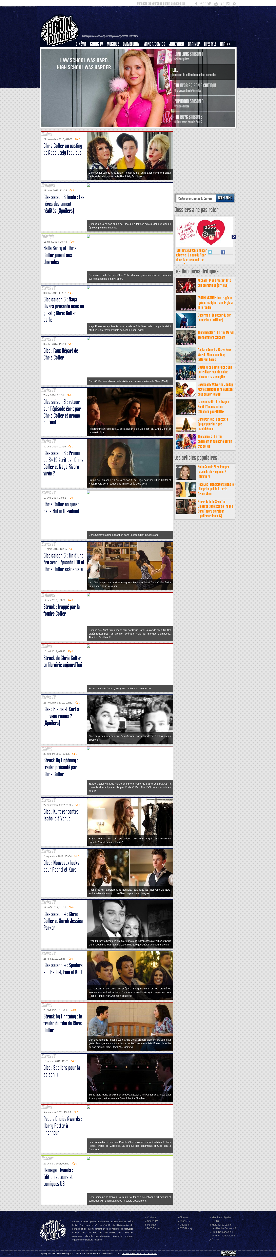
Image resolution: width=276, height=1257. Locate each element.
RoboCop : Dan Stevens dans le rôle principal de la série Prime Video (216, 489)
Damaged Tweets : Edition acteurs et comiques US (58, 1177)
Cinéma (81, 44)
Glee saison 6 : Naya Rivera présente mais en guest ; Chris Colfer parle (63, 309)
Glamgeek (211, 58)
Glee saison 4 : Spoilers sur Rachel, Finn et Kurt (63, 968)
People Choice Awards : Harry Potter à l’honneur (62, 1125)
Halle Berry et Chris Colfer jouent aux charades (60, 255)
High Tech (211, 65)
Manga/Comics (154, 44)
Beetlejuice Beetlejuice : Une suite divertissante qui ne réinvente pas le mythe (215, 372)
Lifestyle (210, 44)
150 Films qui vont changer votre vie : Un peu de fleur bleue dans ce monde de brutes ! (191, 257)
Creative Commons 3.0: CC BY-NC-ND (139, 1253)
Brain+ (225, 44)
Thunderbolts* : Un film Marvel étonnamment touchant (216, 335)
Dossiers (82, 58)
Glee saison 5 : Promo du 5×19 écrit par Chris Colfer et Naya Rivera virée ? (63, 463)
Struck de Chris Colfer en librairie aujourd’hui (62, 661)
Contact (216, 1239)
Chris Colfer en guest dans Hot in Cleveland (61, 507)
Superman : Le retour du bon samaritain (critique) (214, 317)
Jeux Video (176, 44)
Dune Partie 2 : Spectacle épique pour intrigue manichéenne (213, 424)
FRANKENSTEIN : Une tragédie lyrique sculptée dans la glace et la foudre (215, 302)
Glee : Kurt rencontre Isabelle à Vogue (60, 815)
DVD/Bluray (131, 44)
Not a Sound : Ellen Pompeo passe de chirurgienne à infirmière (214, 472)
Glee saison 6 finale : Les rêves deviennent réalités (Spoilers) (63, 204)
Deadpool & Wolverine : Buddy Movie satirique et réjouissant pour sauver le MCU (216, 389)
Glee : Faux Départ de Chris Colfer (60, 354)
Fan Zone (226, 51)
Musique (113, 44)
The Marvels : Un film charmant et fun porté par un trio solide (215, 441)
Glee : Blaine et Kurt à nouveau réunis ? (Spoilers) (61, 716)
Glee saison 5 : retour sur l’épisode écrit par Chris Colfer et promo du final (62, 411)
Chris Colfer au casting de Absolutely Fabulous (62, 149)
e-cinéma (82, 65)
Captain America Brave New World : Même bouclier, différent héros (214, 354)
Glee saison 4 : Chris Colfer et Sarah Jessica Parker (63, 921)
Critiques (83, 51)
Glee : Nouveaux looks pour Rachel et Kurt (61, 866)
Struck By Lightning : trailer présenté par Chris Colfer (60, 767)
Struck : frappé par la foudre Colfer (61, 610)
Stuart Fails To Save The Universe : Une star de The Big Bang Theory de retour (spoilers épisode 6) (215, 508)
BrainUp (194, 44)
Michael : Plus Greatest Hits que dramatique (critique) (214, 283)
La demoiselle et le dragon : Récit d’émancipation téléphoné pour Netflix (214, 406)
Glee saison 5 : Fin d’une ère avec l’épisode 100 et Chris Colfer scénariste (63, 562)
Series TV (96, 44)
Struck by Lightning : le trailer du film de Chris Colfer (62, 1023)
